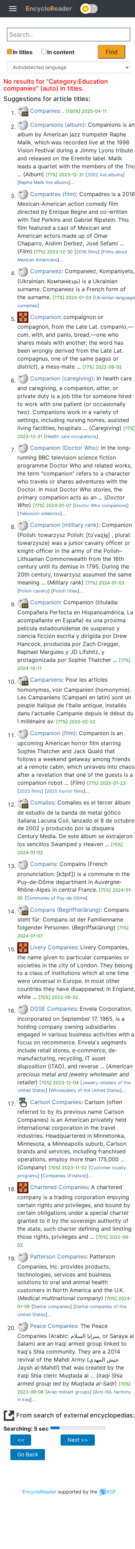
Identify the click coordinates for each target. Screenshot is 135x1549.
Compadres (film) (53, 194)
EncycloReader (39, 1492)
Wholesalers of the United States (85, 1090)
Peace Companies (53, 1325)
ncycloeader (49, 8)
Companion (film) (53, 733)
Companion (45, 316)
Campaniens (46, 679)
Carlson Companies (55, 1101)
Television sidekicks (39, 513)
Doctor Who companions (101, 505)
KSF (111, 1492)
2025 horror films (65, 791)
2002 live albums (105, 174)
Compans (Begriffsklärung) (65, 909)
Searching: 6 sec (26, 1428)
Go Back (27, 1454)
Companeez (46, 271)
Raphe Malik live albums (44, 182)
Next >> (78, 1440)
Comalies (42, 802)
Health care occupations (71, 436)
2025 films (30, 791)
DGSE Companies (53, 1008)
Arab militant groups (68, 1392)
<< (20, 1440)
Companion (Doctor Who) (64, 447)
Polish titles (65, 590)
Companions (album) (57, 124)
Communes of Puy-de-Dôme (56, 898)
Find (112, 52)
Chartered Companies (59, 1187)
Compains (43, 863)
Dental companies (51, 1306)
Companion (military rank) (64, 524)
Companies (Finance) (65, 1175)
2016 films (87, 251)
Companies (45, 110)
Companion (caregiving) (61, 378)
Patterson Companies (58, 1256)
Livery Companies (53, 947)
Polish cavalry (33, 590)
